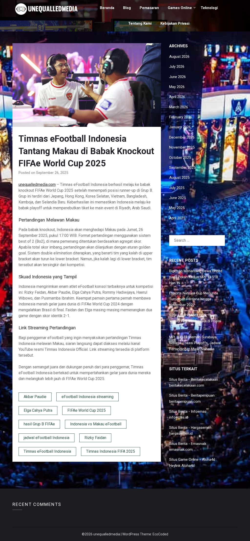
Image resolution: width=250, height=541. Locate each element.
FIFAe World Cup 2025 (86, 410)
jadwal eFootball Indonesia (46, 437)
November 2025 (182, 147)
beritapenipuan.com (185, 401)
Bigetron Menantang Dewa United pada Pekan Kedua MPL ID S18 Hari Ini (195, 277)
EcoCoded (160, 534)
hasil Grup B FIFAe (39, 424)
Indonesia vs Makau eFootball (95, 424)
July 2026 (176, 66)
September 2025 (182, 167)
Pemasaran (149, 8)
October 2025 (180, 157)
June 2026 (177, 77)
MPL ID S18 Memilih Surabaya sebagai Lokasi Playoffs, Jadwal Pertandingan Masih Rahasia (195, 343)
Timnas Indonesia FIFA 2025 (110, 451)
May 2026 (177, 87)
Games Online (180, 8)
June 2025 (177, 198)
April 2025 (177, 218)
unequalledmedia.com (37, 184)
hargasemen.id (181, 433)
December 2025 (181, 137)
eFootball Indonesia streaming (88, 396)
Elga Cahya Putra (38, 410)
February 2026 (180, 117)
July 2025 (176, 188)
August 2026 (179, 56)
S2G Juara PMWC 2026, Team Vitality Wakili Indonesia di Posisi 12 (195, 321)
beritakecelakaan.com (186, 385)
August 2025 (179, 177)
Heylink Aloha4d (182, 465)
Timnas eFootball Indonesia (47, 451)
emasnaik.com (181, 449)
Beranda (107, 8)
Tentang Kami (140, 23)
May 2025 (177, 208)
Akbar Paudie (35, 396)
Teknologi (209, 8)
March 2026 (178, 107)
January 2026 (180, 127)
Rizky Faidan (95, 437)
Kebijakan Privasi (174, 23)
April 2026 (177, 97)
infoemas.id (178, 417)
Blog (127, 8)
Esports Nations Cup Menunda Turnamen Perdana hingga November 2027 (193, 299)
